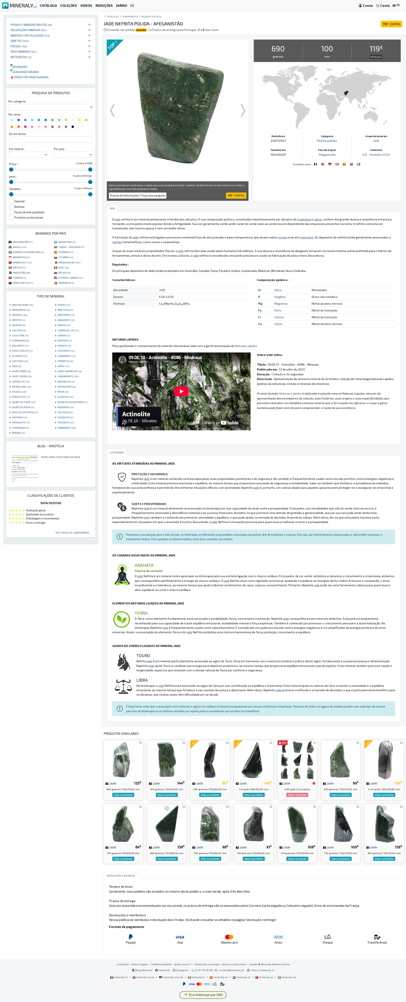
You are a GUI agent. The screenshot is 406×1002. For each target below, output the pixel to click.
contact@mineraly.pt (231, 970)
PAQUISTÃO (21, 272)
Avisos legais (140, 964)
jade (112, 783)
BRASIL (19, 246)
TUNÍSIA (19, 277)
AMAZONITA (21, 309)
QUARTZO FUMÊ (24, 402)
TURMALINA (20, 427)
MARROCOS (22, 262)
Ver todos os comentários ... (73, 532)
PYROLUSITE (21, 396)
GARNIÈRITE (66, 355)
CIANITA (64, 335)
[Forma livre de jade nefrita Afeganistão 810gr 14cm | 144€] (167, 759)
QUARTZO (66, 396)
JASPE (63, 366)
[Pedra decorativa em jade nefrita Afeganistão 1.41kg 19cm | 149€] (253, 759)
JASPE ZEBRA (22, 376)
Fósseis (19, 46)
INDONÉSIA (21, 257)
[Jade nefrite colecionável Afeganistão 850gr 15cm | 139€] (384, 823)
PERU (63, 267)
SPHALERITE (21, 422)
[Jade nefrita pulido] (345, 164)
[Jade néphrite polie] (316, 164)
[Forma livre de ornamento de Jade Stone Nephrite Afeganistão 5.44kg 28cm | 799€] (384, 759)
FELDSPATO (66, 350)
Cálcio (278, 324)
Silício (278, 290)
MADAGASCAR (69, 262)
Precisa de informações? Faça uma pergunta (137, 195)
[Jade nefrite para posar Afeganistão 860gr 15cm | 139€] (167, 823)
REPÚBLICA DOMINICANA (28, 251)
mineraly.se (288, 977)
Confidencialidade (160, 964)
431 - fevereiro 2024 (376, 154)
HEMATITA (65, 360)
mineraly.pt (266, 977)
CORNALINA (20, 340)
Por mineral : (17, 149)
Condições (123, 964)
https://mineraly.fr (262, 970)
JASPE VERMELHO (70, 371)
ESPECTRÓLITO (22, 350)
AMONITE (19, 314)
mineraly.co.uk (145, 977)
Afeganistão (327, 154)
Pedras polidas (152, 16)
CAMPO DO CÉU (68, 330)
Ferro (277, 310)
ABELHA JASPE (22, 304)
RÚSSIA (64, 272)
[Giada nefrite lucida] (337, 164)
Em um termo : (18, 134)
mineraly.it (198, 977)
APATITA (18, 319)
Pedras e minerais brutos (31, 24)
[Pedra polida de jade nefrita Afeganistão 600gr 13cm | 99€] (341, 759)
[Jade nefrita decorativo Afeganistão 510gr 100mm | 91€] (253, 823)
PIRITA (63, 391)
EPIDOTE (64, 345)
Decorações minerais (29, 30)
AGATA (64, 304)
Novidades (19, 67)
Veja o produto (123, 795)
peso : (13, 176)
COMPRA (391, 24)
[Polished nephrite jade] (323, 164)
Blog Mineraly (143, 970)
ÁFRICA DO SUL (23, 282)
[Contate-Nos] (132, 6)
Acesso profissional (234, 964)
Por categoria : (17, 101)
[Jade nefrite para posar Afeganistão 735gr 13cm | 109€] (341, 823)
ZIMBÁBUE (66, 282)
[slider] (11, 169)
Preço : (13, 164)
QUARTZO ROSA (23, 407)
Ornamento (130, 16)
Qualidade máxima (25, 72)
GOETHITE (20, 360)
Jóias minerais (24, 51)
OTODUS (19, 391)
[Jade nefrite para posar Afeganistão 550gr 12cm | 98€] (210, 823)
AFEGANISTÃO (23, 241)
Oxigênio (280, 297)
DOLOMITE (20, 345)
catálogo (113, 16)
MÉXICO (19, 267)
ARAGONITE (66, 319)
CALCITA (19, 330)
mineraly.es (221, 977)
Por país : (60, 149)
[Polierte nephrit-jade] (330, 164)
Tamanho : (15, 189)
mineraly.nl (243, 977)
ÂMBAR (18, 432)
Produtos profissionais (31, 77)
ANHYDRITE (66, 314)
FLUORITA (19, 355)
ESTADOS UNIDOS (70, 277)
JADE (16, 366)
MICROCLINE (22, 386)
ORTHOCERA (67, 386)
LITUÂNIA (65, 257)
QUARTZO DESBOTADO (72, 402)
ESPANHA (65, 251)
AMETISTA (65, 309)
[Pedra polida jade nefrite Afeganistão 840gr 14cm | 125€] (123, 759)
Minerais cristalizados (30, 35)
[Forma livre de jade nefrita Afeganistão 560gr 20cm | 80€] (210, 759)
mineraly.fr (121, 977)
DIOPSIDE (65, 340)
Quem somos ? (183, 964)
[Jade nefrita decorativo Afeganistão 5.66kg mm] (297, 759)
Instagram (182, 970)
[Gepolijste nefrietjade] (352, 164)
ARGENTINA (66, 241)
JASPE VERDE (21, 371)
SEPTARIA (19, 417)
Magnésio (281, 303)
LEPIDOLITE (20, 381)
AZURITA (19, 324)
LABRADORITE (68, 376)
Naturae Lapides (246, 346)
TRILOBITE (66, 422)
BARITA (64, 324)
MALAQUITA (66, 381)
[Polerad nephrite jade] (358, 164)
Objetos (20, 41)
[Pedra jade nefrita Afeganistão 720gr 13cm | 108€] (297, 823)
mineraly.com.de (173, 977)
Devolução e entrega (207, 964)
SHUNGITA (65, 417)
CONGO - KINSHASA (71, 246)
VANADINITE (66, 427)
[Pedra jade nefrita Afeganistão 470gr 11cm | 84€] (123, 823)
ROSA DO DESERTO (25, 412)
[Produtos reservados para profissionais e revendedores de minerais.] (314, 783)
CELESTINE (20, 335)
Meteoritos (21, 57)
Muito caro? (376, 56)
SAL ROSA (65, 412)
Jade (376, 140)
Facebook (164, 970)
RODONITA (66, 407)
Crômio (279, 317)
